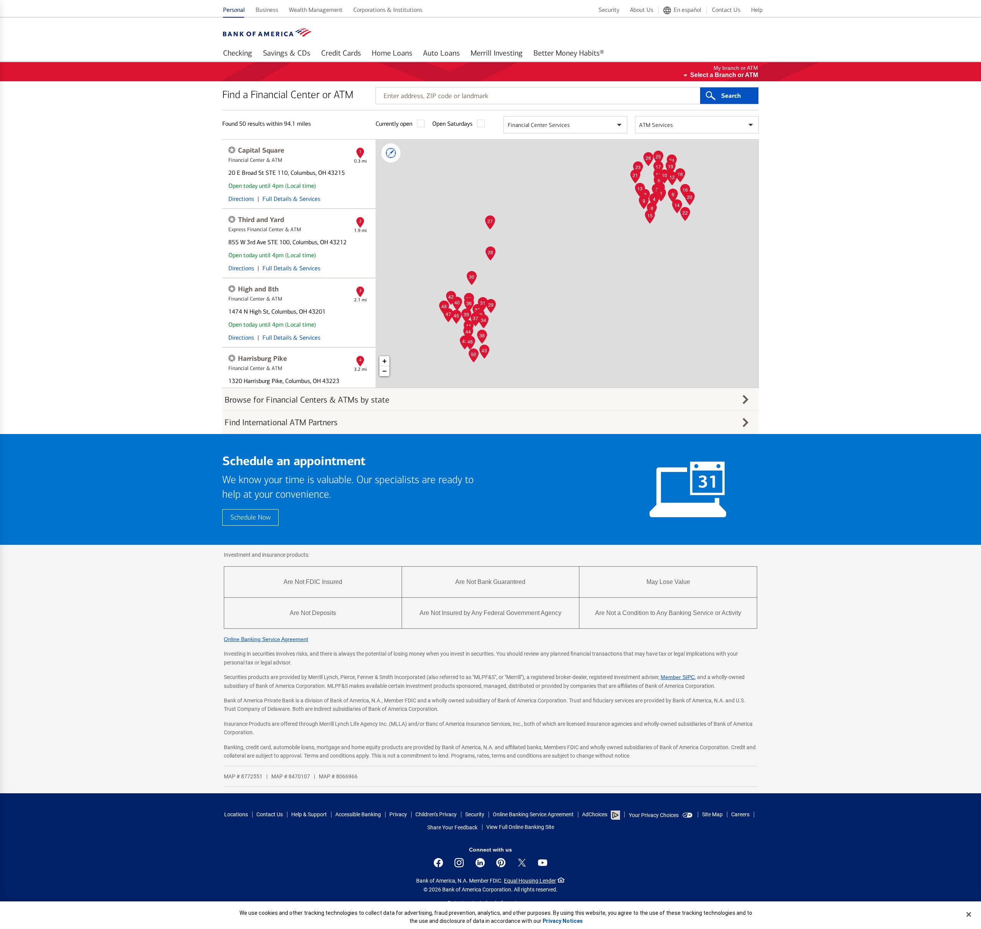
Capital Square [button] (261, 150)
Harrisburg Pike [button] (262, 358)
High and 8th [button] (258, 289)
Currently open (394, 123)
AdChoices (594, 814)
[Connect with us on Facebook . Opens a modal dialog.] (438, 862)
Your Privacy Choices (654, 815)
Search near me (390, 153)
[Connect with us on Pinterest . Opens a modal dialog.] (500, 862)
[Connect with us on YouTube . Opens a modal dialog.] (542, 862)
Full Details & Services (291, 198)
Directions (241, 198)
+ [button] (384, 361)
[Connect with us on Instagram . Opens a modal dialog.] (459, 862)
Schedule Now (250, 517)
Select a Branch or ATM (724, 75)
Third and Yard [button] (261, 219)
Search (731, 96)
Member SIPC (678, 677)
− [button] (384, 371)
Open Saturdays (452, 123)
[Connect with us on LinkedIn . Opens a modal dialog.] (480, 862)
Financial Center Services (539, 125)
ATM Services (656, 125)
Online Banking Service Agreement (266, 639)
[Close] (968, 914)
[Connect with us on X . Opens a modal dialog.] (522, 862)
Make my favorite (231, 149)
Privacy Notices (563, 921)
